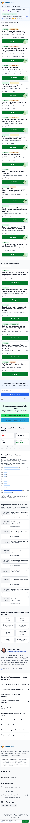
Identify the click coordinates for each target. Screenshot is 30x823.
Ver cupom (13, 41)
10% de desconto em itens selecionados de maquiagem (12, 155)
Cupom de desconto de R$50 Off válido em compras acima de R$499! (14, 228)
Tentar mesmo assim (14, 517)
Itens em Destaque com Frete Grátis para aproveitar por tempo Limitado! (14, 290)
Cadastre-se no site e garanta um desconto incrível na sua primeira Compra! (13, 327)
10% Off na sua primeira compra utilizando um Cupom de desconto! (14, 32)
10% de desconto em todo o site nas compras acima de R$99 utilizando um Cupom (14, 50)
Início (2, 6)
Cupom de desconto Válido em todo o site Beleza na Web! (15, 245)
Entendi (25, 821)
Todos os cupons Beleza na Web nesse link (13, 172)
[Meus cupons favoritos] (23, 2)
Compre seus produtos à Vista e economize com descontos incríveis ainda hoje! (14, 346)
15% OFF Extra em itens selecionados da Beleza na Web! (13, 68)
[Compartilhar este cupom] (11, 37)
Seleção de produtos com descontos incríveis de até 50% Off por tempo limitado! (14, 308)
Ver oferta (14, 282)
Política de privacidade (6, 821)
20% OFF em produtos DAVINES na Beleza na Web (14, 103)
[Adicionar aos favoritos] (9, 37)
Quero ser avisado (15, 394)
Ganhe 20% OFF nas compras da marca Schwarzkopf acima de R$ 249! (13, 190)
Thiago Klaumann (13, 649)
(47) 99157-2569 (8, 804)
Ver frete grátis (14, 300)
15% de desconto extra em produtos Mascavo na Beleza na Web (14, 120)
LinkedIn (4, 670)
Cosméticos (8, 6)
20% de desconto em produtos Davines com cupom (13, 86)
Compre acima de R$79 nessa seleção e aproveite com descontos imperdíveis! (14, 209)
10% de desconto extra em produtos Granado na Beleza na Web (14, 138)
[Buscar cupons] (19, 2)
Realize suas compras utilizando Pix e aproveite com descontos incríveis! (15, 273)
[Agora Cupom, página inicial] (7, 3)
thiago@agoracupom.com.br (11, 800)
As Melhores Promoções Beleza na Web (14, 365)
